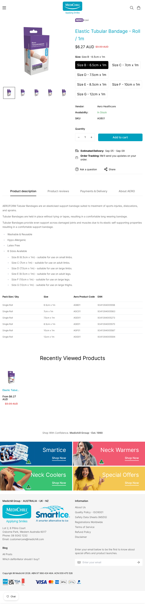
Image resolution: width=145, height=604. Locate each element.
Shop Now (59, 458)
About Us (80, 507)
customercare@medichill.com (27, 539)
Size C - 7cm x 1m (125, 65)
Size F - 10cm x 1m (126, 84)
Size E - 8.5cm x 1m (91, 84)
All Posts (7, 554)
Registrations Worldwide (89, 522)
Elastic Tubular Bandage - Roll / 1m (10, 390)
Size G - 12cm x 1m (91, 94)
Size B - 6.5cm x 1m (91, 65)
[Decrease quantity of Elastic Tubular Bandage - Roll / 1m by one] (78, 137)
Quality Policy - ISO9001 (89, 512)
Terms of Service (84, 526)
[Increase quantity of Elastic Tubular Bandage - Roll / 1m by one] (91, 137)
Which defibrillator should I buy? (20, 559)
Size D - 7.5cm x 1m (91, 75)
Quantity (80, 128)
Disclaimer (81, 536)
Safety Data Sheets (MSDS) (91, 517)
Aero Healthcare (106, 106)
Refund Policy (83, 531)
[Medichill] (72, 8)
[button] (139, 8)
